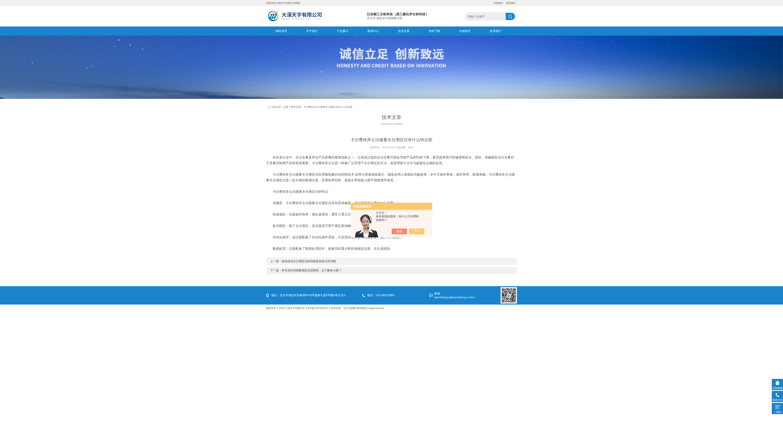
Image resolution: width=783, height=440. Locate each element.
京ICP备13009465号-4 (318, 308)
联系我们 (511, 3)
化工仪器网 (349, 308)
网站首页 (281, 31)
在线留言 (498, 3)
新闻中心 (373, 31)
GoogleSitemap (375, 308)
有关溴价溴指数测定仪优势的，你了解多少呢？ (312, 270)
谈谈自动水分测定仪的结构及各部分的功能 (309, 261)
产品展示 (342, 31)
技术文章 (403, 31)
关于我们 (312, 31)
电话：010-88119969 (380, 295)
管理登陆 (361, 308)
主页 (285, 107)
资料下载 (434, 31)
